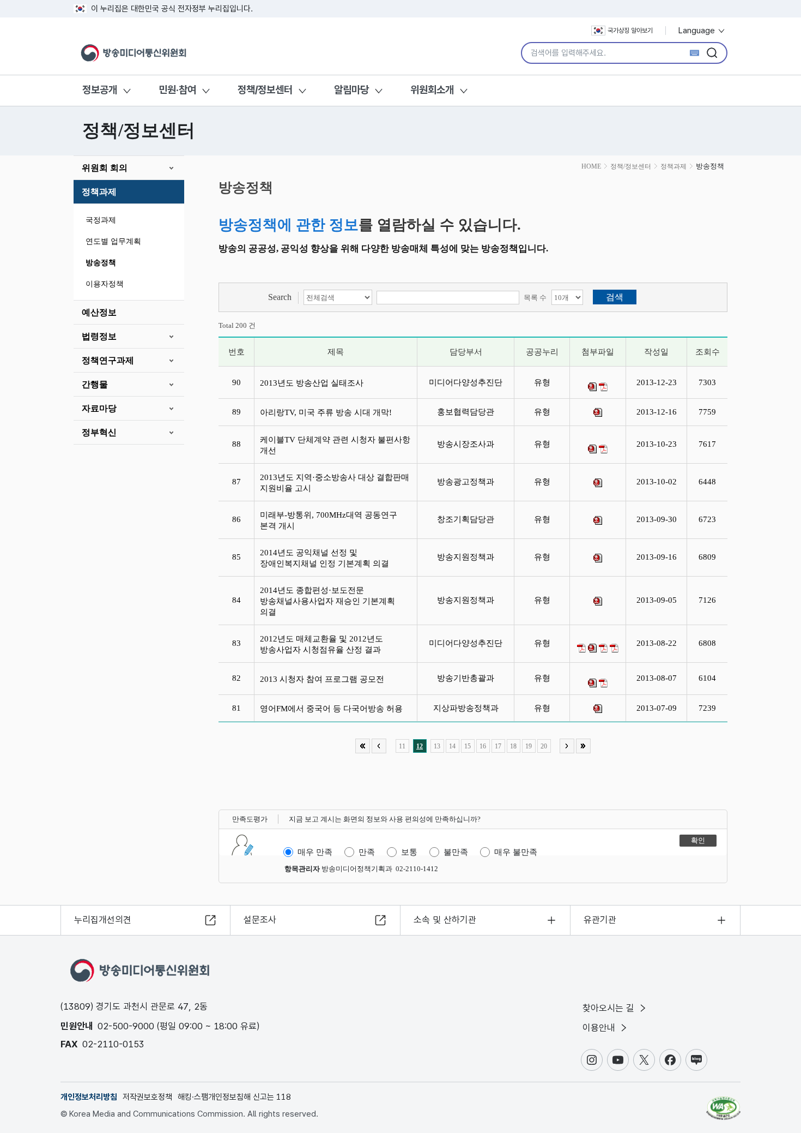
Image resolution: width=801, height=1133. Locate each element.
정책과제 (99, 191)
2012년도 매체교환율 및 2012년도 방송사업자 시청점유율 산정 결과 (322, 644)
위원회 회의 (105, 167)
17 (498, 746)
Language (697, 30)
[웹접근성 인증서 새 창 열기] (723, 1103)
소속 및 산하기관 (445, 919)
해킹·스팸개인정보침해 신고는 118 (234, 1097)
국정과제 (101, 220)
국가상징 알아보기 (630, 30)
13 (437, 746)
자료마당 (99, 408)
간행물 (95, 384)
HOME (591, 166)
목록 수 (535, 297)
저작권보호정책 (147, 1097)
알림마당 (351, 89)
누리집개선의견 (102, 919)
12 (419, 746)
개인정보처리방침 (88, 1097)
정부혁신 (99, 432)
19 (528, 746)
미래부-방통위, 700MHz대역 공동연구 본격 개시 (328, 520)
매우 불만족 (515, 852)
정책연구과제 (108, 360)
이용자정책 (105, 284)
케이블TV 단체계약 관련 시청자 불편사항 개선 (335, 445)
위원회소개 (432, 89)
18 (513, 746)
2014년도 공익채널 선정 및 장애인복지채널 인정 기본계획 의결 (326, 558)
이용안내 (600, 1027)
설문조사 (260, 919)
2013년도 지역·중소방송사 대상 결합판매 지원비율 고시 (334, 483)
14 (452, 746)
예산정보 (99, 312)
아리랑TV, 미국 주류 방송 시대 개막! (328, 412)
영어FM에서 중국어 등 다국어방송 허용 (334, 708)
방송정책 (101, 263)
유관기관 (600, 919)
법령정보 (99, 336)
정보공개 (99, 89)
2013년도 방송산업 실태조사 (314, 383)
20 (544, 746)
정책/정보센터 (265, 89)
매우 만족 (315, 852)
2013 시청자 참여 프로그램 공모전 (324, 679)
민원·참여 (177, 89)
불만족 (456, 852)
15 (467, 746)
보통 (409, 852)
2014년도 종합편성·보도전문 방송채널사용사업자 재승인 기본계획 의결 (327, 601)
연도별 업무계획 (113, 241)
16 (483, 746)
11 (402, 746)
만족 (367, 852)
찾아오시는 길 (609, 1008)
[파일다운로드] (592, 386)
